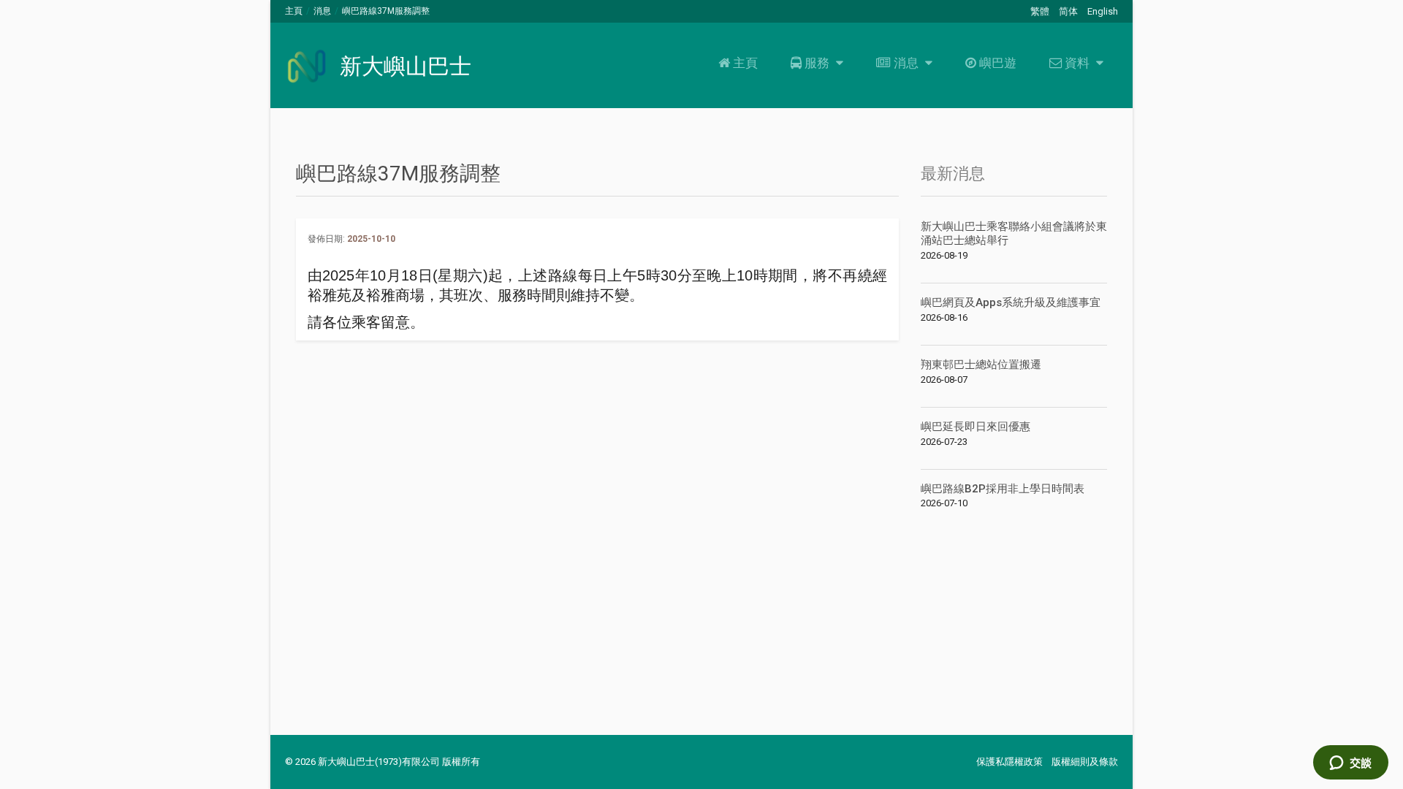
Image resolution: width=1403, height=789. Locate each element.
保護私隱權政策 (1009, 761)
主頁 (294, 11)
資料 (1077, 63)
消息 (322, 11)
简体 (1068, 11)
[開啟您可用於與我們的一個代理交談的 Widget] (1350, 763)
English (1102, 11)
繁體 (1039, 11)
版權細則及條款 (1085, 761)
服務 (817, 63)
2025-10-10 (371, 239)
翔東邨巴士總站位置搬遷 (981, 364)
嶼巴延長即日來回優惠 (975, 426)
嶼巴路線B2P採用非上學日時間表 (1002, 488)
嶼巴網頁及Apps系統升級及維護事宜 (1010, 302)
